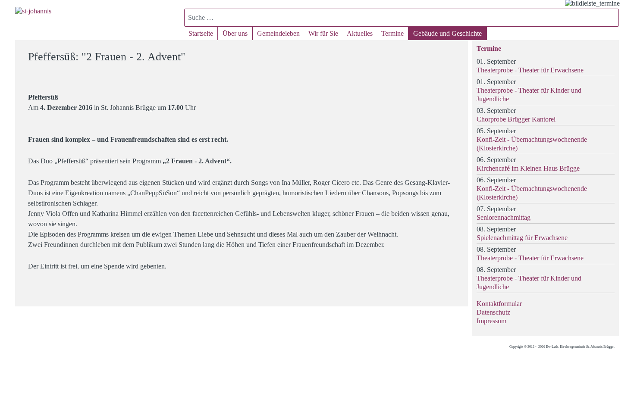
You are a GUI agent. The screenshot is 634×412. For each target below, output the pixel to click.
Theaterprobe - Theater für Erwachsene (530, 70)
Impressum (491, 321)
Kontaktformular (499, 303)
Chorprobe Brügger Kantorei (516, 119)
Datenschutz (493, 312)
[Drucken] (456, 52)
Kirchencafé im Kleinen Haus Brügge (528, 168)
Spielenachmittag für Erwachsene (522, 237)
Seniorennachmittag (503, 217)
